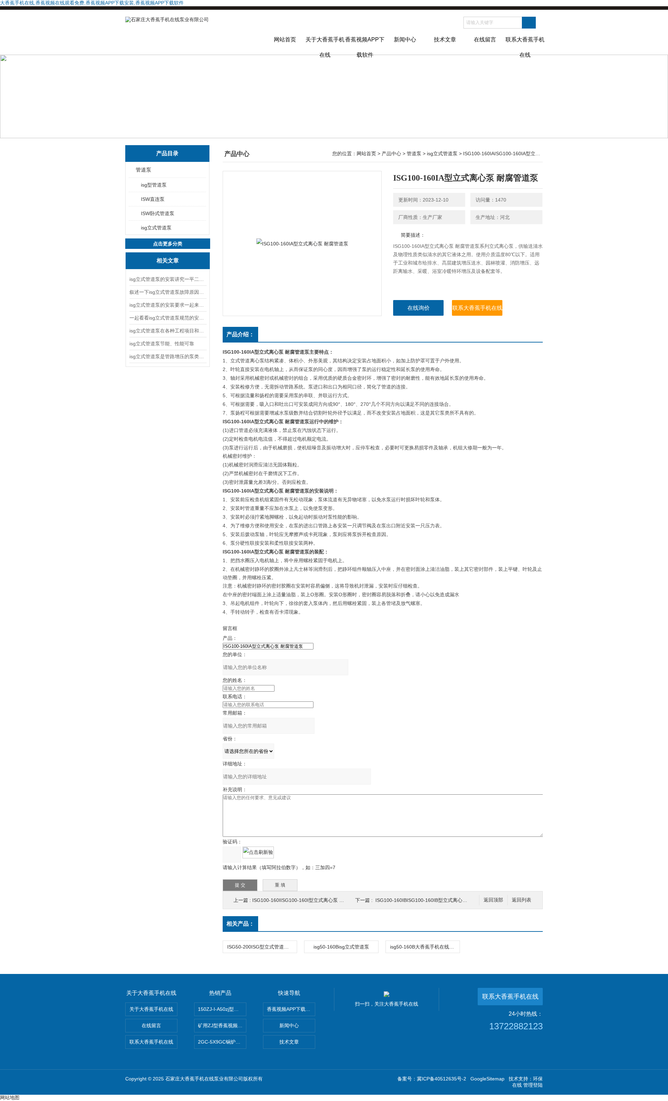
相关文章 (168, 261)
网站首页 (285, 39)
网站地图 (9, 1097)
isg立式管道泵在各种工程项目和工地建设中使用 (167, 330)
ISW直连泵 (153, 199)
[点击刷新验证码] (258, 852)
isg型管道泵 (154, 185)
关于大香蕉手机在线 (324, 46)
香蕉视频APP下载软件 (364, 46)
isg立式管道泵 (156, 227)
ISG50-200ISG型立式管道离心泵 (262, 947)
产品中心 (391, 153)
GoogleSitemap (487, 1079)
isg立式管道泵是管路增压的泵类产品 (167, 356)
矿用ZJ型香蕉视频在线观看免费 (222, 1025)
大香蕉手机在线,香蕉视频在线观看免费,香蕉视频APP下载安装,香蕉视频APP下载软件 (92, 3)
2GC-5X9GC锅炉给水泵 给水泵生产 (222, 1042)
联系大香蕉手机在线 (525, 46)
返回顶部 (493, 900)
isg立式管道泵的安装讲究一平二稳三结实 (167, 279)
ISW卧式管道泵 (157, 213)
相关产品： (240, 924)
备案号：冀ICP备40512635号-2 (431, 1079)
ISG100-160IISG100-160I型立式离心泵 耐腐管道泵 (308, 900)
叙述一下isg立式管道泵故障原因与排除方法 (167, 292)
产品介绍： (240, 334)
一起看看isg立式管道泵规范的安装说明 (167, 318)
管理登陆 (533, 1085)
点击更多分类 (167, 243)
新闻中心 (405, 39)
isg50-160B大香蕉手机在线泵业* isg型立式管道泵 (425, 947)
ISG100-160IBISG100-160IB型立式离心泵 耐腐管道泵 (434, 900)
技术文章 (445, 39)
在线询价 (418, 308)
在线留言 (485, 39)
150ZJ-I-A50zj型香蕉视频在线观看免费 (222, 1009)
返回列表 (521, 900)
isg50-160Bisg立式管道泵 (341, 947)
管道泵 (143, 170)
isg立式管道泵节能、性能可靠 (161, 343)
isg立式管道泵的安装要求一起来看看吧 (167, 305)
